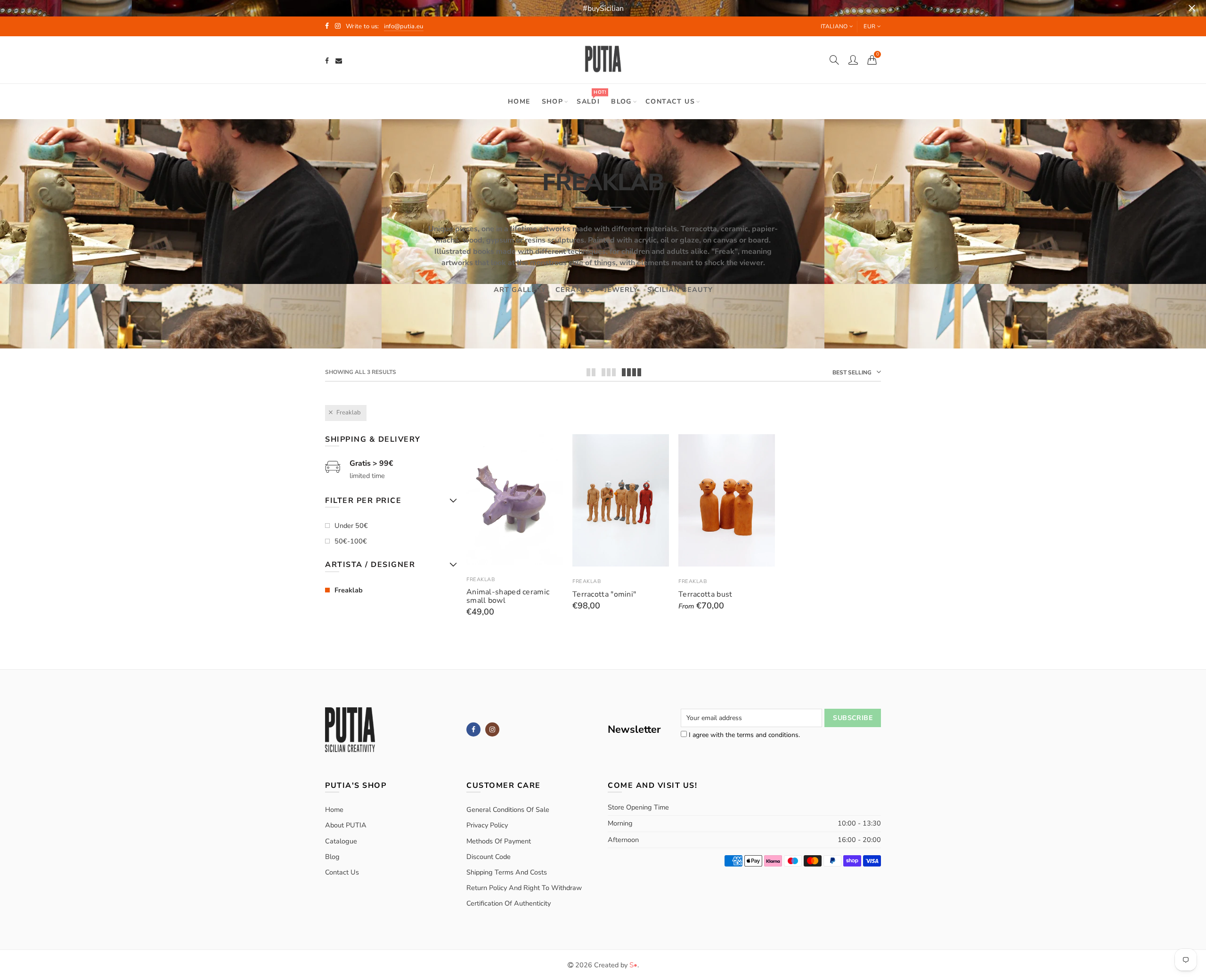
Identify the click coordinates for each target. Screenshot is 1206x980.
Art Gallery (520, 289)
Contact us (670, 101)
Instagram (492, 729)
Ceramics (575, 289)
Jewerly (621, 289)
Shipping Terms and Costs (506, 872)
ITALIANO (834, 26)
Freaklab (348, 412)
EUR (869, 26)
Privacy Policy (487, 825)
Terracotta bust (705, 594)
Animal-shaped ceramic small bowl (507, 596)
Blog (621, 101)
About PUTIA (346, 825)
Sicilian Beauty (680, 289)
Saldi (591, 97)
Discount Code (488, 856)
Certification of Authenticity (508, 903)
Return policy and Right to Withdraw (524, 887)
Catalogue (341, 841)
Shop (552, 101)
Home (519, 101)
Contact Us (342, 872)
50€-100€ (350, 541)
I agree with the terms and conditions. (743, 734)
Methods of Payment (498, 841)
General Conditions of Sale (507, 809)
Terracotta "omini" (604, 594)
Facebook (473, 729)
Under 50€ (351, 525)
